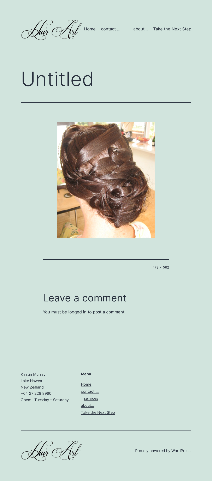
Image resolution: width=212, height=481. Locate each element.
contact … (110, 28)
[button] (52, 29)
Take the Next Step (172, 28)
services (91, 398)
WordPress (180, 451)
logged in (77, 311)
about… (140, 28)
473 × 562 (161, 267)
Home (90, 28)
